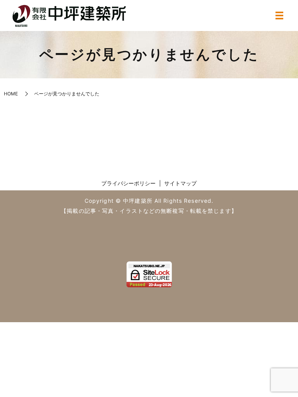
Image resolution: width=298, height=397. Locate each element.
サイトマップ (180, 183)
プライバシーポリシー (128, 183)
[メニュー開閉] (279, 15)
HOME (11, 94)
